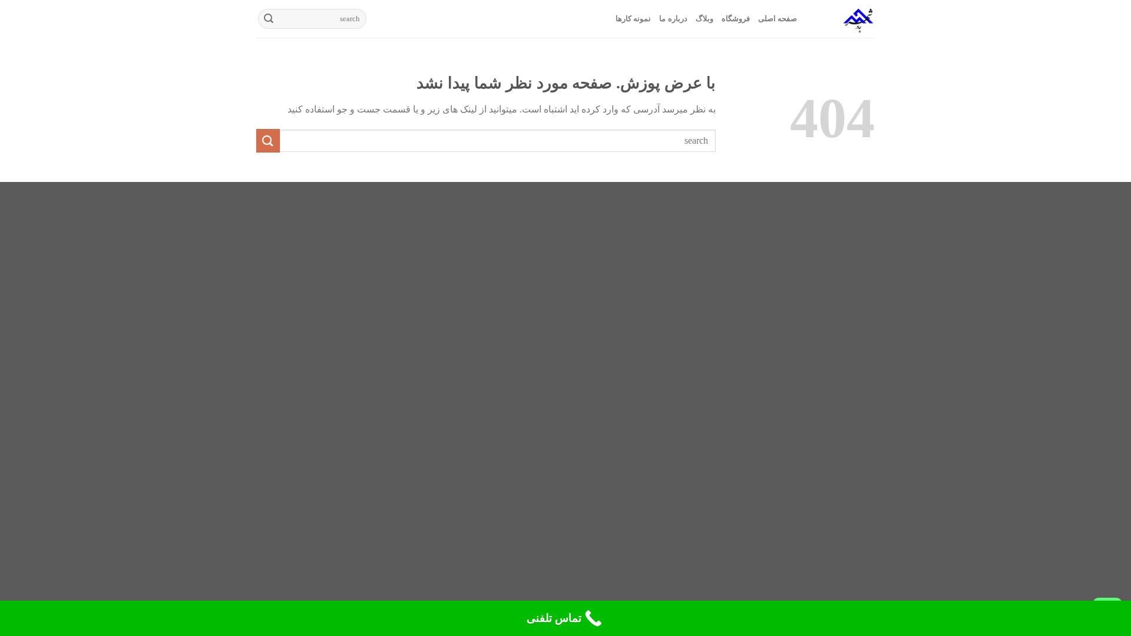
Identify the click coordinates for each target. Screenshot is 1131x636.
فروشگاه (736, 19)
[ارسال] (269, 19)
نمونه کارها (633, 19)
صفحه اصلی (777, 19)
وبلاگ (704, 19)
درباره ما (673, 19)
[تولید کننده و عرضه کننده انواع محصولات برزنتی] (845, 19)
